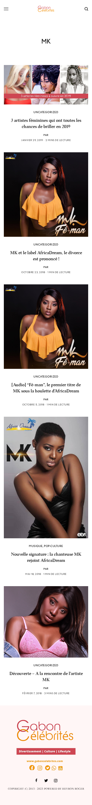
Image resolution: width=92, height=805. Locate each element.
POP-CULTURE (53, 546)
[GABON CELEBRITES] (46, 9)
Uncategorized (45, 112)
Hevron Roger (73, 788)
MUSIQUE (36, 546)
